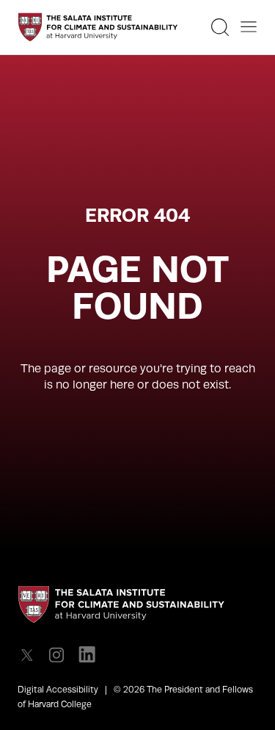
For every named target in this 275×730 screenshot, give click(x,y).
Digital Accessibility (58, 689)
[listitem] (31, 655)
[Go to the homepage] (98, 27)
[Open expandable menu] (248, 27)
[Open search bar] (220, 27)
